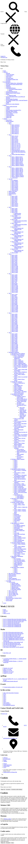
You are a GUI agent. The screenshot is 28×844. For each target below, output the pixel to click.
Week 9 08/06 (14, 230)
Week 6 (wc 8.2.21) (15, 149)
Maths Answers (17, 214)
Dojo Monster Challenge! (19, 525)
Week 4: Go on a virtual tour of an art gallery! (20, 421)
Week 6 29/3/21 (14, 142)
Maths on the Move (13, 191)
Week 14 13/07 (14, 249)
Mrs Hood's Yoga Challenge (17, 498)
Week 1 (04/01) (14, 181)
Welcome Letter (14, 583)
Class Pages (8, 580)
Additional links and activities (20, 220)
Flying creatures (17, 515)
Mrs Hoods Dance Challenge (17, 567)
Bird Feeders (17, 528)
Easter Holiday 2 (20, 497)
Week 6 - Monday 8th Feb (17, 163)
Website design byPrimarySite (10, 772)
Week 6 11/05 (14, 202)
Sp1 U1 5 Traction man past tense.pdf (11, 622)
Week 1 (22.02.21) (15, 124)
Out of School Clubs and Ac (15, 579)
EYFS (10, 122)
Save (12, 842)
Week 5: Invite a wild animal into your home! (20, 424)
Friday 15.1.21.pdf (7, 669)
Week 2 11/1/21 (6, 613)
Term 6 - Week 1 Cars (19, 503)
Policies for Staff (12, 95)
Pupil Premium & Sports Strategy (13, 93)
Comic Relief (9, 120)
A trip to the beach (18, 562)
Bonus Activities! (12, 574)
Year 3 (10, 155)
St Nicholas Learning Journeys (15, 89)
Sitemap (5, 763)
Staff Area (5, 610)
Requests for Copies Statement (12, 104)
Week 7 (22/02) (14, 188)
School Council (9, 599)
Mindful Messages (18, 564)
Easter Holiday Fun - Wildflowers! (18, 358)
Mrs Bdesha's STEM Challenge (18, 469)
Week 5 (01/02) (14, 186)
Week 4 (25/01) (14, 185)
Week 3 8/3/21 (14, 138)
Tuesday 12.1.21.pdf (7, 673)
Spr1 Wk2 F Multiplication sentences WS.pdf (13, 638)
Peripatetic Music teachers (11, 111)
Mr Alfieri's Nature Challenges (18, 354)
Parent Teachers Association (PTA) (13, 110)
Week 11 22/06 (14, 238)
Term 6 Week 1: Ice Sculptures (20, 434)
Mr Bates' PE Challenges (16, 381)
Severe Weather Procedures (12, 99)
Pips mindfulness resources (9, 705)
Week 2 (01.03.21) (15, 126)
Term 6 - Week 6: (18, 445)
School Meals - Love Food (11, 112)
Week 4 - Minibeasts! (18, 360)
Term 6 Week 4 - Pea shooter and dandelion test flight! (20, 476)
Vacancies (8, 80)
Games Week (17, 518)
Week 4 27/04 (14, 199)
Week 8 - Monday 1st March (17, 165)
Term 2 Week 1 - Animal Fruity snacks (19, 554)
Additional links (17, 213)
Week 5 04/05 (14, 215)
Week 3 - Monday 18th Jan (17, 159)
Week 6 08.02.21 (15, 133)
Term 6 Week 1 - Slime (19, 483)
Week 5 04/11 (14, 201)
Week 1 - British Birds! (19, 356)
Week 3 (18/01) (14, 183)
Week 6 (15, 466)
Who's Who (8, 77)
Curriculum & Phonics (11, 88)
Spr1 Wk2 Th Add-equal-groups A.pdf (11, 643)
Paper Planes (17, 520)
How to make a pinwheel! (20, 457)
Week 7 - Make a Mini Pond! (20, 364)
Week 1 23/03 (14, 196)
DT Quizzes (16, 524)
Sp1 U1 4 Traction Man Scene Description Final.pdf (14, 619)
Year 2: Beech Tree (13, 591)
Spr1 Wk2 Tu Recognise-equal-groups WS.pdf (13, 633)
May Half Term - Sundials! (20, 485)
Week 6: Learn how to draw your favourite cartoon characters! (20, 427)
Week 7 (15, 467)
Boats (15, 513)
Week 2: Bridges (17, 536)
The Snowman (9, 596)
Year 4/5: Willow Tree (13, 594)
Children (5, 118)
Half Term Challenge (18, 390)
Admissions (8, 86)
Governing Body (9, 78)
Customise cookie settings (16, 789)
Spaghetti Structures (18, 529)
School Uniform (9, 113)
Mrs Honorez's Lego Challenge (18, 353)
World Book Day (12, 193)
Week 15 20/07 (14, 252)
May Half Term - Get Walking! (20, 365)
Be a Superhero (17, 558)
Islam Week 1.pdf (7, 652)
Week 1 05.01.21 (15, 127)
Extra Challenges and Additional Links (18, 229)
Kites (15, 531)
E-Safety (8, 109)
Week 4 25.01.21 (15, 131)
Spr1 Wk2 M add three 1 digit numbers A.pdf (13, 642)
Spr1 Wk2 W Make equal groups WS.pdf (12, 634)
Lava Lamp (16, 532)
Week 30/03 (14, 295)
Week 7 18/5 (14, 282)
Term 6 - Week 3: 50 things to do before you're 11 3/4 (20, 372)
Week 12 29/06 (14, 241)
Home (4, 70)
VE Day (10, 577)
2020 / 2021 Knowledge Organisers (11, 692)
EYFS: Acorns (12, 582)
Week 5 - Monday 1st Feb (17, 161)
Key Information (6, 81)
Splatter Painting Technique (23, 413)
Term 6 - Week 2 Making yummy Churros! (19, 547)
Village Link (8, 117)
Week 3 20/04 (14, 198)
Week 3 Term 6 (14, 203)
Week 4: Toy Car (17, 539)
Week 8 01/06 (14, 226)
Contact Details (9, 75)
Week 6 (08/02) (14, 187)
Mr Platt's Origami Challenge (17, 502)
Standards (8, 85)
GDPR (7, 102)
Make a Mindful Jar (18, 563)
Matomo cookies (7, 818)
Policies (7, 94)
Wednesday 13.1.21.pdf (8, 671)
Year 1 (10, 123)
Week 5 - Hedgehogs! (19, 362)
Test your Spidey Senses (19, 560)
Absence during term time (11, 106)
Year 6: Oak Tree (12, 595)
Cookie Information (7, 764)
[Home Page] (4, 57)
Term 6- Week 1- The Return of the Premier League (20, 392)
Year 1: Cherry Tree (13, 590)
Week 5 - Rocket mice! (19, 487)
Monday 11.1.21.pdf (7, 670)
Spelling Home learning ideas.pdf (10, 681)
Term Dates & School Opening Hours (14, 84)
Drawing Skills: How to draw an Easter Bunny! (22, 399)
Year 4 (10, 166)
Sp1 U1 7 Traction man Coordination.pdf (12, 625)
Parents (4, 105)
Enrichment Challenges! (14, 352)
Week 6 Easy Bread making (20, 548)
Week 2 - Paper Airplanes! (19, 491)
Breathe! (16, 566)
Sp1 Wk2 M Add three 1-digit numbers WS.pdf (13, 637)
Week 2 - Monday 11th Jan (17, 158)
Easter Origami (17, 519)
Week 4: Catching (18, 387)
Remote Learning (9, 121)
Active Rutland (12, 192)
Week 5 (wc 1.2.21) (15, 148)
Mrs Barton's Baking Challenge (18, 542)
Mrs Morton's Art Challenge (17, 394)
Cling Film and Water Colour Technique (23, 416)
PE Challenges (14, 180)
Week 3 (15, 462)
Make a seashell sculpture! (20, 455)
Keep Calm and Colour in (19, 561)
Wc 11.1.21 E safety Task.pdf (9, 645)
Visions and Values (10, 74)
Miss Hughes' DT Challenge (17, 523)
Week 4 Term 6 (14, 204)
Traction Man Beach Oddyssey (18, 150)
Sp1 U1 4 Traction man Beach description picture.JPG (15, 620)
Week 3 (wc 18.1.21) (15, 145)
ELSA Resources (12, 576)
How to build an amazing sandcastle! (21, 450)
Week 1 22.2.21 (14, 136)
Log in (4, 603)
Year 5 (10, 313)
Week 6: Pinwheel (18, 541)
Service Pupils (9, 600)
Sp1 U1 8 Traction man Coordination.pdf (12, 626)
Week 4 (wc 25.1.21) (15, 147)
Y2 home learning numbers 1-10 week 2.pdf (12, 687)
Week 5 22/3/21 (14, 140)
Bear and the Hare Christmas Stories (14, 598)
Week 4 (15, 464)
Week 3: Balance (17, 386)
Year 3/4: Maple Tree (13, 593)
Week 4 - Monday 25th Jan (17, 160)
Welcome (8, 73)
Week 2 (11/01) (14, 182)
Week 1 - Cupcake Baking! (20, 551)
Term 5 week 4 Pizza (18, 550)
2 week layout (14, 177)
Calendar (8, 107)
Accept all (8, 789)
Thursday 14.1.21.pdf (8, 668)
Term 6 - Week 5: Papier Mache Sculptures (19, 444)
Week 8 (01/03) (14, 190)
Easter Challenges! (13, 578)
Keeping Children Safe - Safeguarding (14, 83)
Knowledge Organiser (16, 585)
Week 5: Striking (17, 389)
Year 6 (10, 332)
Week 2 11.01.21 (15, 128)
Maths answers (17, 218)
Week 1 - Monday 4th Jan (16, 156)
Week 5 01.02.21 (15, 132)
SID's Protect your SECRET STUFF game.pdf (13, 647)
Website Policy (6, 766)
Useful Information (10, 115)
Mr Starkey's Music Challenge (17, 459)
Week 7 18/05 (14, 223)
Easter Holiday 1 (20, 496)
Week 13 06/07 (14, 245)
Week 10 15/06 (14, 234)
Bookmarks (16, 514)
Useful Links (9, 116)
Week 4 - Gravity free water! (20, 488)
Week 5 (15, 465)
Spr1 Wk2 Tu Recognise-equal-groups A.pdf (12, 632)
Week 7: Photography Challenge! (18, 430)
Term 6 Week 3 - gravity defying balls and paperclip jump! (20, 479)
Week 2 (15, 461)
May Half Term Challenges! (15, 573)
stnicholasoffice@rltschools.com (10, 738)
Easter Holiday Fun (18, 385)
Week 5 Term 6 (14, 206)
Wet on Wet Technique (22, 408)
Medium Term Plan (15, 584)
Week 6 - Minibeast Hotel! (19, 363)
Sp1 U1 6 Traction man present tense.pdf (12, 624)
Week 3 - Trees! (17, 359)
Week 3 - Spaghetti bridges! (20, 489)
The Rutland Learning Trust (12, 79)
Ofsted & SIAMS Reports (11, 91)
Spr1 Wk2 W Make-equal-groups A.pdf (11, 636)
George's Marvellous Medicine (18, 154)
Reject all (3, 789)
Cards (15, 521)
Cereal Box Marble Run (19, 530)
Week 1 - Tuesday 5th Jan (16, 167)
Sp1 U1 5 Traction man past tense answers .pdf (13, 621)
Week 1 (15, 460)
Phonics (10, 90)
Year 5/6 (10, 179)
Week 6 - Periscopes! (18, 486)
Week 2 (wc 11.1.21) (15, 144)
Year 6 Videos (6, 702)
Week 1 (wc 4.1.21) (15, 143)
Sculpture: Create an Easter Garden (21, 397)
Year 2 (10, 134)
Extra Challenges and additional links (18, 232)
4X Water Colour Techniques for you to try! (21, 405)
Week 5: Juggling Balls (19, 540)
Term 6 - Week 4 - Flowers (20, 509)
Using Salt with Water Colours (23, 410)
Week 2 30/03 (14, 197)
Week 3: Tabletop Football (19, 537)
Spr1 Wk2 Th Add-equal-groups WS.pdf (12, 644)
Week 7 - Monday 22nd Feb (17, 164)
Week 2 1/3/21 (14, 137)
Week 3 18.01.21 (15, 129)
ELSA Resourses (7, 704)
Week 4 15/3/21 (14, 139)
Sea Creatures (17, 517)
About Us (5, 72)
